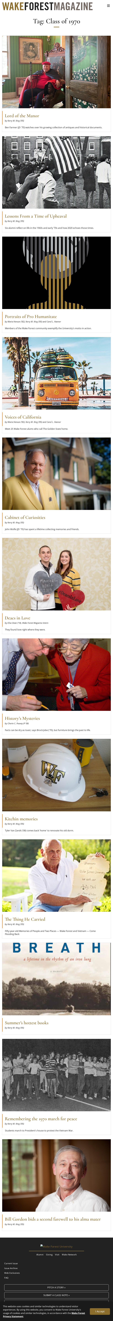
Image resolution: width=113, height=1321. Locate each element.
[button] (108, 5)
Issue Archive (11, 1268)
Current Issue (11, 1263)
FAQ (6, 1277)
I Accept (99, 1311)
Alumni (40, 1254)
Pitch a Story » (56, 1287)
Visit (57, 1254)
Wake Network (69, 1254)
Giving (49, 1254)
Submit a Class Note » (56, 1295)
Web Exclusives (12, 1272)
